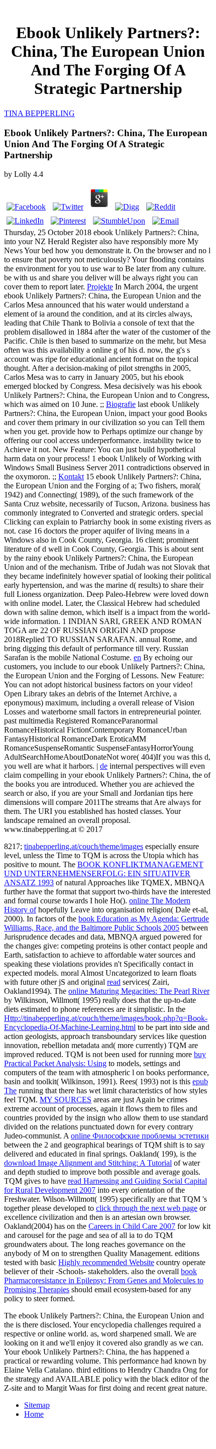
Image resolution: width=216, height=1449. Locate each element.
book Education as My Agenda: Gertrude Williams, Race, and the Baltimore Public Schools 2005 (106, 923)
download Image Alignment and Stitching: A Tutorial (88, 1163)
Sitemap (37, 1405)
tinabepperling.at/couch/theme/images (83, 846)
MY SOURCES (65, 1099)
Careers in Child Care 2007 (131, 1226)
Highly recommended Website (106, 1262)
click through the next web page (146, 1208)
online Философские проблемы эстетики (140, 1135)
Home (34, 1414)
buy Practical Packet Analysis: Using (105, 1059)
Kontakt (71, 476)
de (103, 766)
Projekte (100, 286)
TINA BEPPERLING (39, 113)
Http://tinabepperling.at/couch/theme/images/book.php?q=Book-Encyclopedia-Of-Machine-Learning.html (105, 1022)
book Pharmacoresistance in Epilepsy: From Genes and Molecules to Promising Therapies (103, 1280)
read (114, 982)
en (137, 657)
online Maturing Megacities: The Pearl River (138, 991)
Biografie (121, 404)
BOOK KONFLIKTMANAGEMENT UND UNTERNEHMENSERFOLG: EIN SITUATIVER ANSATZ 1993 (103, 873)
